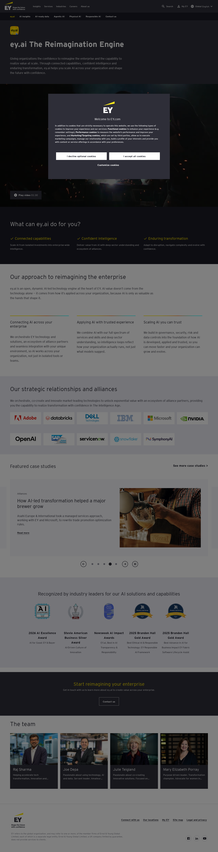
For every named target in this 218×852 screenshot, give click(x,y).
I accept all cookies (134, 156)
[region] (109, 136)
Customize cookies (108, 164)
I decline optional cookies (81, 156)
